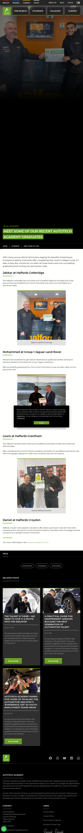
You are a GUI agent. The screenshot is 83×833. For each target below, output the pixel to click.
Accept (41, 423)
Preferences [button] (21, 418)
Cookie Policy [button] (21, 416)
